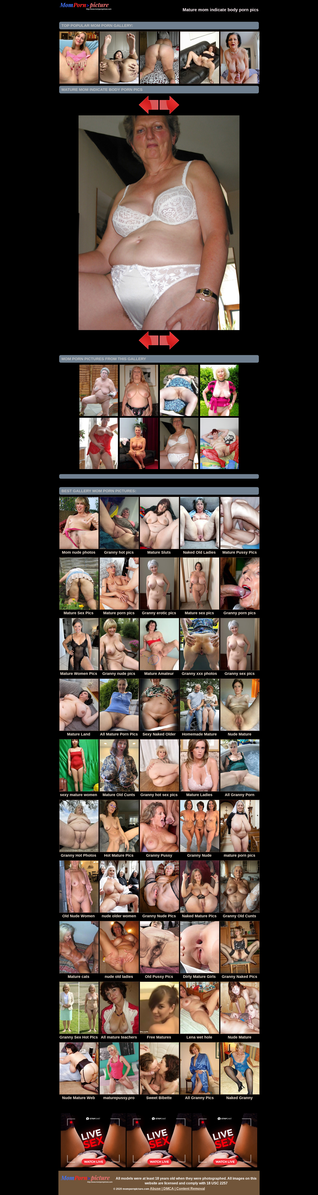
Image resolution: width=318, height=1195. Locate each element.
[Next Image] (169, 114)
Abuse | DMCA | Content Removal (177, 1188)
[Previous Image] (148, 114)
